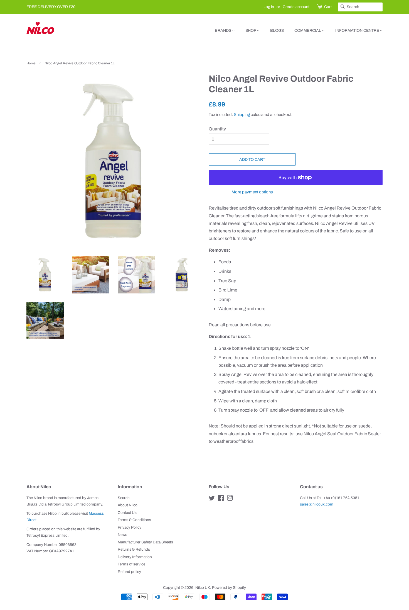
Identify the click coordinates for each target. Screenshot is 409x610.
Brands (223, 30)
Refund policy (129, 572)
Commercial (308, 30)
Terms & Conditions (134, 520)
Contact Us (127, 513)
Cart (328, 7)
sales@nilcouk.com (316, 504)
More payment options (252, 192)
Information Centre (357, 30)
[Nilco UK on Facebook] (221, 499)
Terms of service (131, 564)
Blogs (277, 30)
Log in (268, 7)
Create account (296, 7)
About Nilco (127, 505)
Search (124, 498)
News (122, 535)
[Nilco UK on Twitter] (212, 499)
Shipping (242, 114)
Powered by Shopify (229, 587)
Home (31, 63)
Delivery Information (135, 557)
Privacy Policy (129, 527)
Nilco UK (202, 587)
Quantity (217, 129)
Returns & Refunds (134, 549)
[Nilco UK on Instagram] (230, 499)
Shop (251, 30)
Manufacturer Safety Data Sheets (145, 542)
